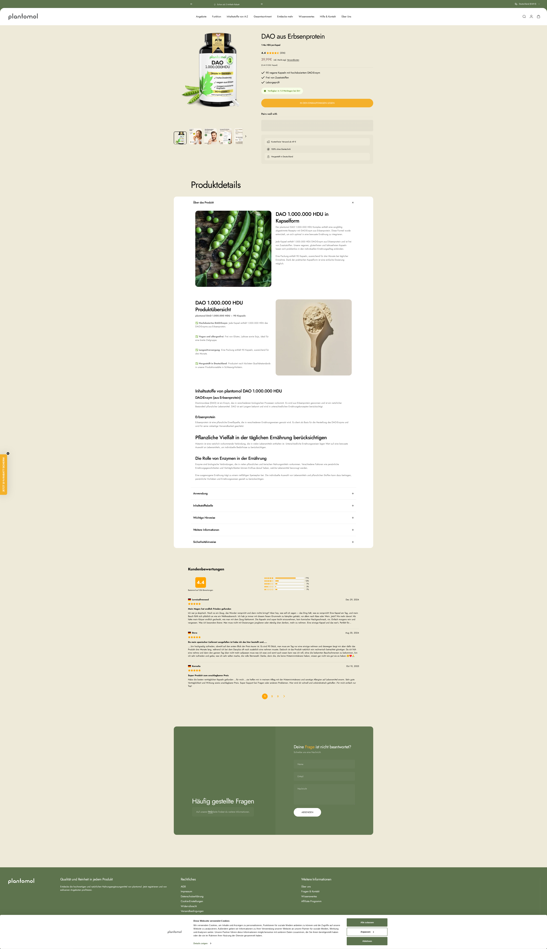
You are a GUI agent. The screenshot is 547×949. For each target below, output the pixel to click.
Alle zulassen (367, 922)
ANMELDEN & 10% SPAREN (301, 499)
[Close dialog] (325, 445)
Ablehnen (367, 941)
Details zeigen (200, 943)
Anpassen (366, 931)
